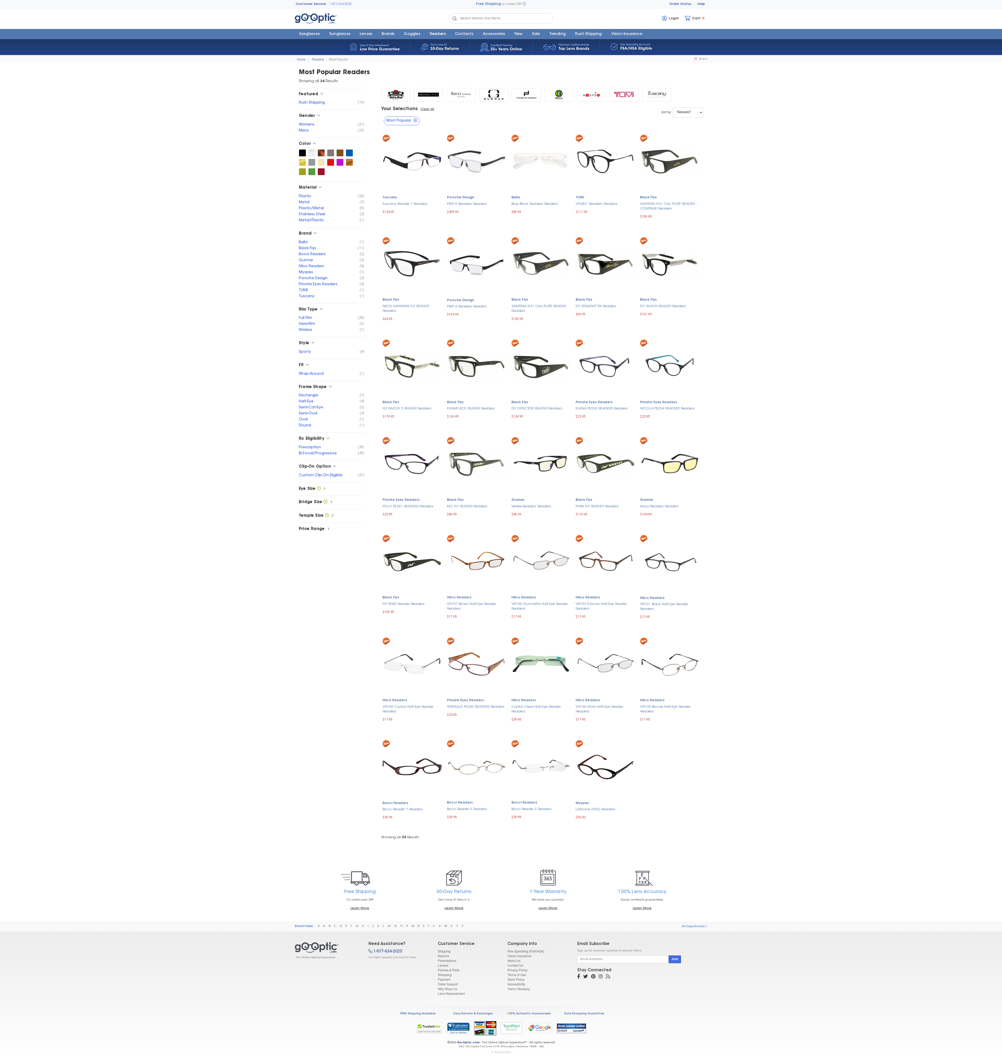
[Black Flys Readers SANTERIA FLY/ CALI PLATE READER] (541, 263)
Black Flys (648, 197)
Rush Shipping (588, 34)
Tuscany (390, 197)
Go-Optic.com (468, 1042)
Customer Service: (311, 4)
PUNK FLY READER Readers (597, 506)
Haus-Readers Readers (659, 506)
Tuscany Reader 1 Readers (405, 204)
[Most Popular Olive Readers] (302, 171)
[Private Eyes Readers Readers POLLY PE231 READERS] (412, 463)
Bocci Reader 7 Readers (403, 809)
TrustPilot (511, 1028)
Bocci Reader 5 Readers (467, 809)
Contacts (464, 34)
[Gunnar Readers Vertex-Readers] (541, 463)
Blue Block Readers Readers (534, 204)
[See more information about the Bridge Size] (325, 502)
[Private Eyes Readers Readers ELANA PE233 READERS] (605, 365)
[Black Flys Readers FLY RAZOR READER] (669, 263)
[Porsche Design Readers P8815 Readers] (476, 160)
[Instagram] (601, 977)
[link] (458, 1028)
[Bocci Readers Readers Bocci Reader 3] (541, 766)
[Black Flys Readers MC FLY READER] (476, 463)
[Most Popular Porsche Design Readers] (526, 94)
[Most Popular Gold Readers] (302, 162)
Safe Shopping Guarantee (584, 1013)
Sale (536, 34)
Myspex (582, 803)
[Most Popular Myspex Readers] (591, 94)
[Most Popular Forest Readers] (311, 171)
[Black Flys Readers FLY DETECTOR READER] (541, 365)
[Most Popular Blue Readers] (349, 153)
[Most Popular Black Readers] (302, 153)
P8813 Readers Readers (467, 306)
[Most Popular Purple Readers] (340, 162)
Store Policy (516, 979)
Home (301, 59)
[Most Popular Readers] (327, 950)
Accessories (494, 34)
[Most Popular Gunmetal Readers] (330, 153)
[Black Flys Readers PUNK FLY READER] (605, 463)
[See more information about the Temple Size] (327, 516)
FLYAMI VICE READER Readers (471, 408)
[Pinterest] (593, 977)
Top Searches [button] (502, 1052)
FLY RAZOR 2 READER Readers (407, 408)
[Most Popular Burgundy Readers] (321, 171)
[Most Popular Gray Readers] (311, 162)
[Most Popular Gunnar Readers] (493, 94)
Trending (557, 34)
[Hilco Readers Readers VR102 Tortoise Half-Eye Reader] (605, 561)
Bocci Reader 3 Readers (531, 809)
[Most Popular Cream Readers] (321, 162)
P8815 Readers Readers (467, 204)
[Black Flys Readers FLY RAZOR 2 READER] (412, 365)
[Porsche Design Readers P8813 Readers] (476, 263)
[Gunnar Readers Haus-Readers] (669, 463)
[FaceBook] (578, 977)
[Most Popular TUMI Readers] (624, 94)
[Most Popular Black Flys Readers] (395, 94)
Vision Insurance (519, 956)
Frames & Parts (449, 970)
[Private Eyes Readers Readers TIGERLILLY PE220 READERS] (476, 663)
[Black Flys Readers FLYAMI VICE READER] (476, 365)
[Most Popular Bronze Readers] (349, 162)
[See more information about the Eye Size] (319, 489)
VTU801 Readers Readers (596, 204)
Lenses (366, 34)
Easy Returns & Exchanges (473, 1013)
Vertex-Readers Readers (531, 506)
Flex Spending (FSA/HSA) (526, 951)
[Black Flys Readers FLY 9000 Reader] (412, 561)
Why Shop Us (447, 988)
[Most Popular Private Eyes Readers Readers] (428, 94)
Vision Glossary (519, 988)
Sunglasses (339, 34)
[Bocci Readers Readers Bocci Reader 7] (412, 766)
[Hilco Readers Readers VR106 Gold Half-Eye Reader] (605, 663)
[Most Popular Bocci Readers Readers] (461, 94)
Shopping (445, 974)
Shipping (444, 951)
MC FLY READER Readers (467, 506)
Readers (438, 34)
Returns (443, 956)
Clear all (427, 109)
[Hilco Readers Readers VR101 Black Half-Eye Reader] (669, 561)
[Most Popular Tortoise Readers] (321, 153)
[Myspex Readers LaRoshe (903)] (605, 766)
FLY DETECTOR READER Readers (536, 408)
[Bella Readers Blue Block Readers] (541, 160)
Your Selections (399, 109)
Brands (388, 34)
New (519, 34)
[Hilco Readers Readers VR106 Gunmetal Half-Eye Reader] (541, 561)
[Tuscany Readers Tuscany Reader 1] (412, 160)
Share (702, 59)
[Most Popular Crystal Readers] (311, 153)
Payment (444, 979)
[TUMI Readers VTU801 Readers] (605, 160)
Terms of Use (517, 974)
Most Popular (338, 59)
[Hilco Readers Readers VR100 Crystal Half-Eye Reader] (412, 663)
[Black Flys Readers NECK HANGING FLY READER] (412, 263)
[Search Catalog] (454, 18)
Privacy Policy (517, 970)
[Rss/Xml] (608, 977)
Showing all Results (400, 837)
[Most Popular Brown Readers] (340, 153)
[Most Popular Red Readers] (330, 162)
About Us (514, 960)
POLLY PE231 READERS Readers (408, 506)
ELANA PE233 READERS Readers (602, 408)
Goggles (412, 34)
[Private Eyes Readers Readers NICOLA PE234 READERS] (669, 365)
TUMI (580, 197)
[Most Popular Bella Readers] (559, 94)
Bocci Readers (395, 803)
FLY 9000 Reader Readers (404, 604)
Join (674, 959)
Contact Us (515, 965)
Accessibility (516, 984)
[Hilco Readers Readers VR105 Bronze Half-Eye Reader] (669, 663)
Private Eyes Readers (594, 402)
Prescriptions (447, 960)
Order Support (448, 984)
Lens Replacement (451, 993)
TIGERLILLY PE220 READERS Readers (475, 707)
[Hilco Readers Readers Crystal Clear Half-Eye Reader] (541, 663)
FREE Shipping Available (418, 1013)
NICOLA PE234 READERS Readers (667, 408)
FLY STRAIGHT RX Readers (596, 306)
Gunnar (517, 500)
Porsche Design (460, 197)
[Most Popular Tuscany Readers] (656, 94)
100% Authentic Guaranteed (529, 1013)
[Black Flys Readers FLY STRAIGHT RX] (605, 263)
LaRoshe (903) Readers (595, 809)
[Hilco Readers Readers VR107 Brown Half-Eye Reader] (476, 561)
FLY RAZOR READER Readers (663, 306)
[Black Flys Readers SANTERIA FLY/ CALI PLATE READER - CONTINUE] (669, 160)
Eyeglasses (310, 34)
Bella (515, 197)
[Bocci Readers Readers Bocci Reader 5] (476, 766)
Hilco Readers (459, 597)
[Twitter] (585, 977)
